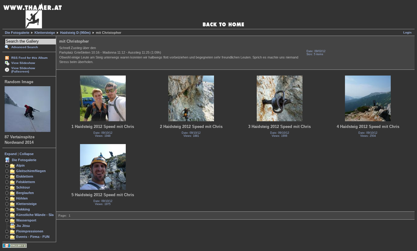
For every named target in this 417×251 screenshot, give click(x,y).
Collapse (27, 154)
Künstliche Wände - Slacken (38, 215)
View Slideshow (23, 63)
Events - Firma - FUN (32, 237)
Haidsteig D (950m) (75, 32)
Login (407, 32)
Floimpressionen (29, 231)
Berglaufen (25, 193)
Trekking (23, 209)
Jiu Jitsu (23, 226)
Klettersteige (44, 32)
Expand (11, 154)
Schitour (23, 187)
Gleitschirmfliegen (31, 171)
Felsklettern (25, 182)
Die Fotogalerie (17, 32)
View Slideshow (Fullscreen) (23, 69)
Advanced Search (24, 47)
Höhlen (22, 198)
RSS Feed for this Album (29, 57)
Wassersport (26, 220)
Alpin (20, 165)
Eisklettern (24, 176)
